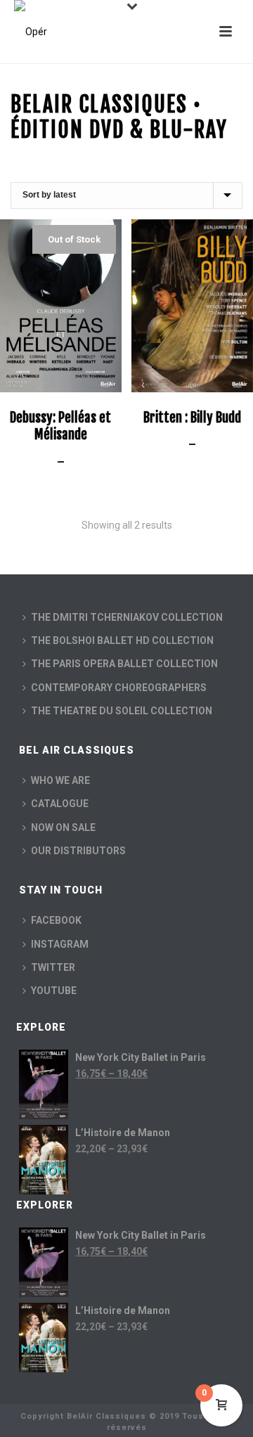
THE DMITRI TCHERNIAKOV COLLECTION (127, 617)
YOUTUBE (54, 990)
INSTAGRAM (60, 944)
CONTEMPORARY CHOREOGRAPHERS (119, 687)
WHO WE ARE (60, 780)
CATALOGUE (60, 803)
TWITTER (53, 967)
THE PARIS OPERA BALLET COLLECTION (124, 663)
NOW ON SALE (63, 827)
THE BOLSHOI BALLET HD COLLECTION (122, 640)
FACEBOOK (56, 920)
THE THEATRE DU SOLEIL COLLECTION (121, 710)
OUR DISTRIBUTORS (78, 850)
